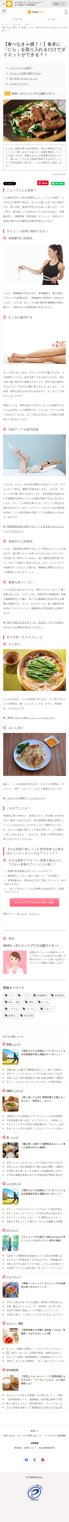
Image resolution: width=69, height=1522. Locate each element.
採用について (30, 1448)
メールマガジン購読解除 (55, 1435)
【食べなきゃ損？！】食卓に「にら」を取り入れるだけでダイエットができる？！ (34, 29)
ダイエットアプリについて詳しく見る (34, 902)
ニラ (27, 25)
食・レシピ (22, 914)
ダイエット (35, 914)
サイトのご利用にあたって (29, 1435)
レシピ (51, 19)
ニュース (17, 19)
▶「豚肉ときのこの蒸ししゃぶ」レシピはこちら (29, 717)
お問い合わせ (9, 1435)
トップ (4, 25)
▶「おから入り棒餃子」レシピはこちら (24, 798)
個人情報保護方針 (47, 1448)
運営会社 (18, 1448)
